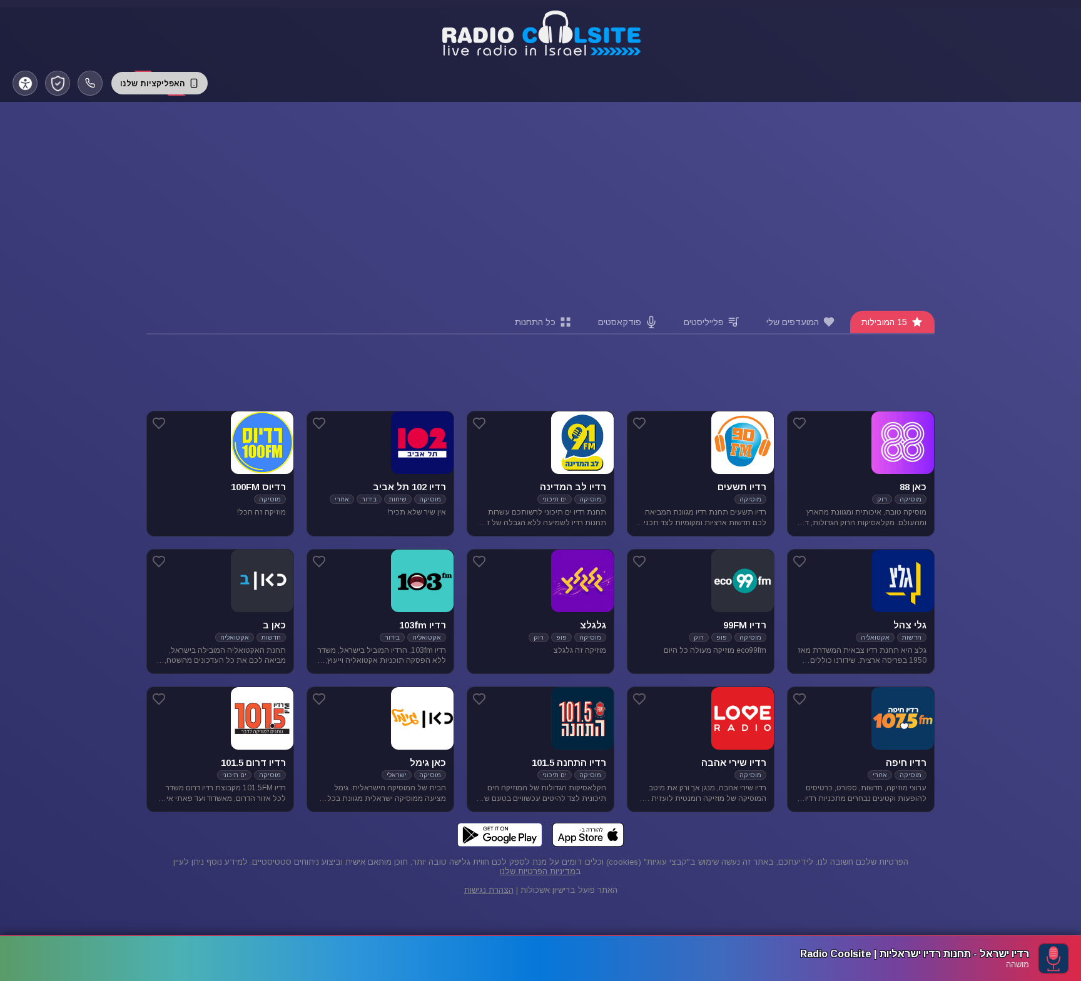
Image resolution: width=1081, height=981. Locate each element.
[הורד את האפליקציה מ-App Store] (588, 834)
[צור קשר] (90, 83)
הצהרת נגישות (489, 890)
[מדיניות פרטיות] (57, 83)
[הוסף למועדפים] (799, 423)
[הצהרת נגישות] (25, 83)
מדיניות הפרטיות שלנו (538, 871)
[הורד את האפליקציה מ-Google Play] (500, 834)
